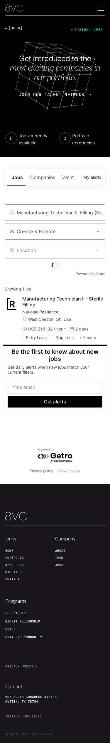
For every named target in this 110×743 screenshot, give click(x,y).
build (10, 629)
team (59, 558)
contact (12, 579)
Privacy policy (41, 471)
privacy (12, 666)
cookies (30, 666)
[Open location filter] (97, 250)
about (60, 550)
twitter (12, 716)
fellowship (15, 613)
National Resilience (40, 311)
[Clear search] (97, 212)
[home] (14, 8)
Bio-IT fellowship (22, 621)
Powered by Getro (90, 273)
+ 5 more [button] (87, 337)
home (9, 550)
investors (32, 716)
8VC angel (14, 572)
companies (42, 177)
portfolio (14, 558)
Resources (14, 565)
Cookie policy (69, 471)
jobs (17, 177)
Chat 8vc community (23, 637)
